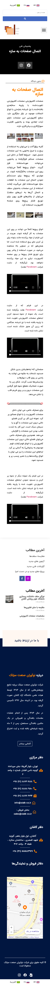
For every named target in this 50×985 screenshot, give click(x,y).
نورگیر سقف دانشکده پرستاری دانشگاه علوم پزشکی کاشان (31, 598)
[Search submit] (25, 18)
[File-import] (31, 975)
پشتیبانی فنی (25, 46)
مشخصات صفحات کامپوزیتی (32, 616)
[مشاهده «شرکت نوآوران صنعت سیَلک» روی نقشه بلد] (25, 908)
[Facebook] (28, 65)
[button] (44, 30)
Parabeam (32, 267)
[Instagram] (21, 65)
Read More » (40, 602)
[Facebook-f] (22, 578)
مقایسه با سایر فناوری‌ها (34, 607)
